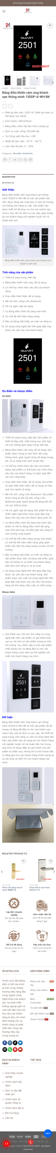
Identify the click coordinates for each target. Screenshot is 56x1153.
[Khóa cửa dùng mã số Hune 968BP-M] (14, 870)
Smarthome (30, 88)
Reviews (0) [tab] (8, 183)
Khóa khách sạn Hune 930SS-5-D (39, 888)
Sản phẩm (16, 88)
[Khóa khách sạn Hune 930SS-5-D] (41, 870)
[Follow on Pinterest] (15, 1049)
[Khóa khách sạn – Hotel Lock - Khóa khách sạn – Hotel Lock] (28, 11)
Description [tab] (8, 177)
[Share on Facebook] (10, 160)
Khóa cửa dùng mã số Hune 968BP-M (12, 888)
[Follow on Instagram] (10, 1042)
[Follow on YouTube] (20, 1049)
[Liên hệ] (6, 1144)
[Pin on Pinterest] (25, 160)
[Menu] (4, 11)
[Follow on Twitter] (20, 1042)
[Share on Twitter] (15, 160)
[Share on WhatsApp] (4, 160)
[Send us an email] (4, 1049)
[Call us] (10, 1049)
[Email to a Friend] (20, 160)
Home (5, 88)
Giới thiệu (12, 1141)
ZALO (48, 1133)
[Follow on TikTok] (15, 1042)
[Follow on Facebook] (4, 1042)
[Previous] (6, 48)
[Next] (49, 48)
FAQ (47, 1141)
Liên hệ (40, 1141)
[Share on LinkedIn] (30, 160)
